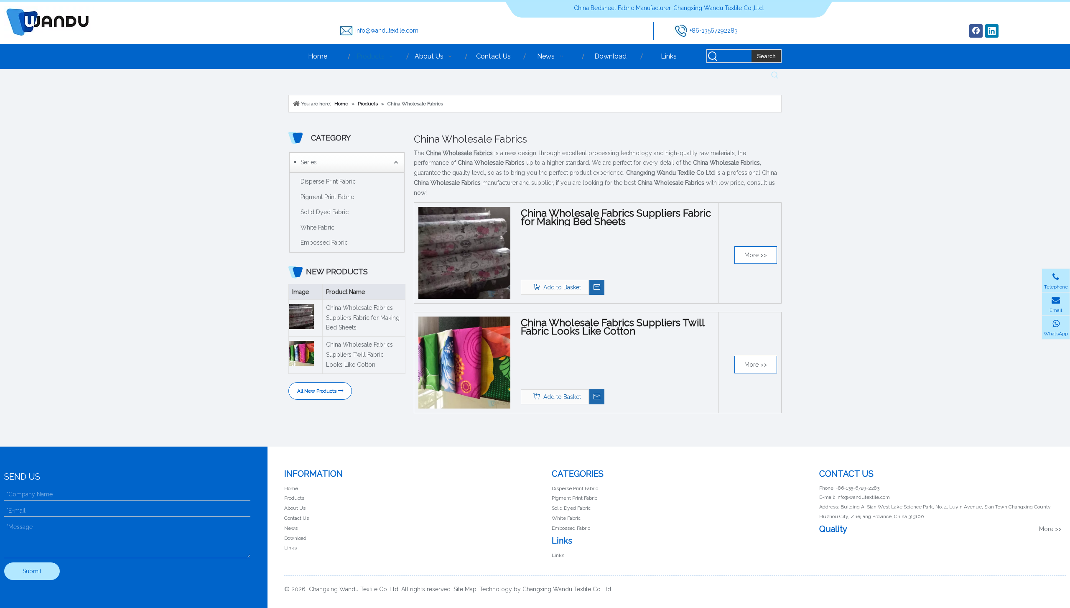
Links (290, 548)
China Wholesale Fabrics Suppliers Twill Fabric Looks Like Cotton (359, 354)
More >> (755, 255)
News (291, 528)
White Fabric (317, 227)
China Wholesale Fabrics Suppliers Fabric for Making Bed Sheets (363, 317)
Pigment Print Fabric (327, 197)
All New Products (317, 391)
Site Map (464, 589)
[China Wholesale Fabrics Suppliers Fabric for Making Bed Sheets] (464, 252)
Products (294, 498)
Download (295, 538)
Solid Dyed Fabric (325, 212)
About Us (295, 508)
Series (309, 162)
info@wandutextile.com (386, 30)
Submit (32, 571)
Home (291, 488)
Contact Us (296, 518)
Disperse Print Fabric (328, 181)
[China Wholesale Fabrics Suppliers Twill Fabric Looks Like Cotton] (464, 361)
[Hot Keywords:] (775, 75)
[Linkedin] (992, 31)
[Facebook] (976, 31)
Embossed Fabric (324, 242)
